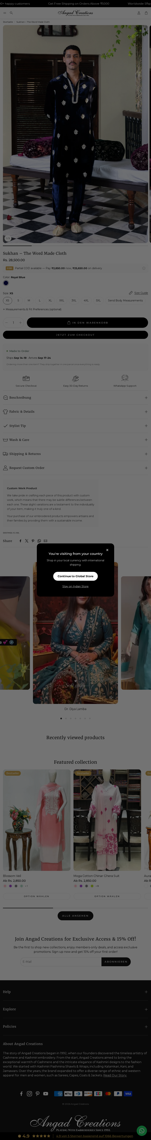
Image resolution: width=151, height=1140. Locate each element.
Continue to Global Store (75, 576)
